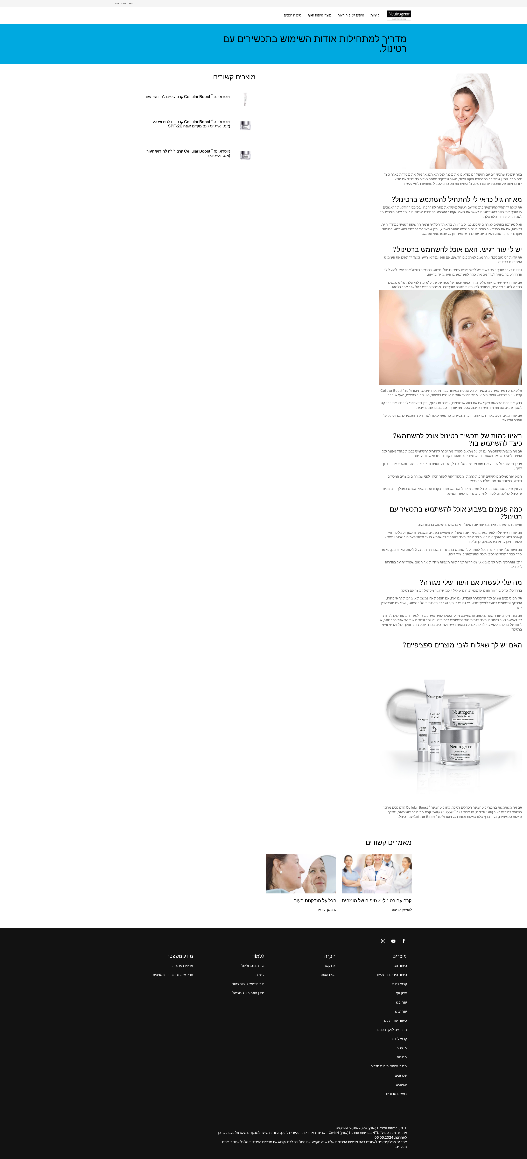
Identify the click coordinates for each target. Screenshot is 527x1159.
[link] (124, 4)
